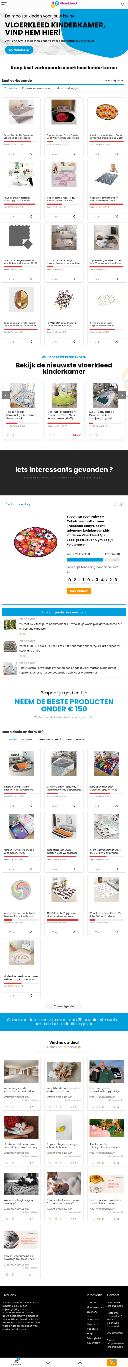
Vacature (92, 1329)
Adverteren (93, 1343)
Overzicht (92, 1324)
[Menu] (4, 4)
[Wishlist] (48, 1362)
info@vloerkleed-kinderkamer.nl (116, 1345)
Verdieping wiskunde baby (16, 1097)
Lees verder (79, 595)
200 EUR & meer (26, 619)
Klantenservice (95, 1307)
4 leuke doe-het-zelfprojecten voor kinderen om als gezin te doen (106, 1147)
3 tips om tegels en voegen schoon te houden (62, 1145)
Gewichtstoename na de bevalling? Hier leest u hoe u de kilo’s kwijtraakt (20, 1259)
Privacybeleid (94, 1338)
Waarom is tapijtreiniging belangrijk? (18, 1201)
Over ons (92, 1312)
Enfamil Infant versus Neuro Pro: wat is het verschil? (63, 1201)
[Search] (123, 4)
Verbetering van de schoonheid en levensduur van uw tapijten (19, 1091)
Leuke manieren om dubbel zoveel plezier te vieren (106, 1201)
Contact (92, 1302)
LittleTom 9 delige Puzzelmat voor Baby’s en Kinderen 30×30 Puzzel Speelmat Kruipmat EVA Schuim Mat (20, 264)
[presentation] (6, 395)
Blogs (90, 1333)
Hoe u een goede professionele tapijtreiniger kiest (105, 1091)
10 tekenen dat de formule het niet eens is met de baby (21, 1145)
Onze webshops (93, 1318)
